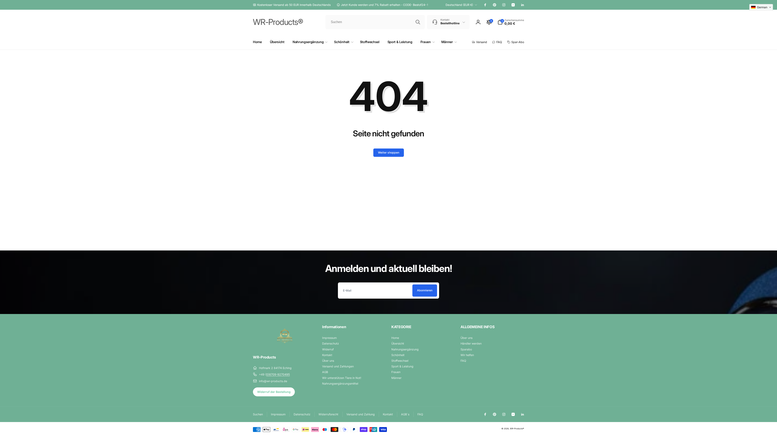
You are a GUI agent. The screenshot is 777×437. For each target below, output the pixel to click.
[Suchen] (418, 22)
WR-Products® (517, 428)
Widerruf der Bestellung (274, 392)
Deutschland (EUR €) (459, 4)
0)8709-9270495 (278, 374)
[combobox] (375, 22)
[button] (511, 22)
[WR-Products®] (284, 346)
